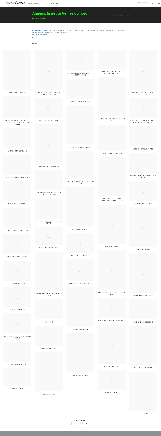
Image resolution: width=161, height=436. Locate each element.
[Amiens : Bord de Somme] (80, 89)
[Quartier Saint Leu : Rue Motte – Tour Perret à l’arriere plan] (112, 176)
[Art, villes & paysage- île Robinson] (112, 308)
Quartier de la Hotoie (17, 364)
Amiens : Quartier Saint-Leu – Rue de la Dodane (80, 74)
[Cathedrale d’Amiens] (17, 70)
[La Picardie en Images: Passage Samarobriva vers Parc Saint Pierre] (17, 107)
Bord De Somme (17, 389)
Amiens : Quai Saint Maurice (17, 257)
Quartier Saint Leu (111, 366)
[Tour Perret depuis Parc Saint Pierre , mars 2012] (49, 180)
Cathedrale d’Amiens (17, 92)
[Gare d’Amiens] (49, 309)
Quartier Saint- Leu (80, 375)
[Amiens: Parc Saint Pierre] (49, 236)
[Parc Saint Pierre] (112, 224)
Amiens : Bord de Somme (80, 101)
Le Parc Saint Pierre (17, 310)
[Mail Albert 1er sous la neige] (80, 270)
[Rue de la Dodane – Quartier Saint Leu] (80, 165)
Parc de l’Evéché (49, 394)
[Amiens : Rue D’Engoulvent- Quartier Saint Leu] (143, 70)
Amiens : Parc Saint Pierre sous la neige (111, 293)
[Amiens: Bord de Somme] (143, 191)
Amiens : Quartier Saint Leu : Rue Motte (143, 176)
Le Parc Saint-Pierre (80, 329)
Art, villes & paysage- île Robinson (111, 321)
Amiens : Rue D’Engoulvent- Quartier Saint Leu (143, 93)
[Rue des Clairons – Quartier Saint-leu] (112, 96)
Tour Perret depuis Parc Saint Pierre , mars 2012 (49, 194)
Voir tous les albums (39, 34)
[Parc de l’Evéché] (49, 372)
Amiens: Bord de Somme (143, 204)
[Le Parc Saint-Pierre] (80, 307)
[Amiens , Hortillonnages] (112, 137)
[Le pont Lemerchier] (17, 271)
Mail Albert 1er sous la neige (80, 284)
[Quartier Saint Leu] (112, 344)
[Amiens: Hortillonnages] (80, 125)
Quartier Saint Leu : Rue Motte (17, 177)
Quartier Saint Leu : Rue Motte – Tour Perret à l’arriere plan (112, 200)
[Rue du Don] (143, 391)
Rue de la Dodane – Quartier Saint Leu (80, 182)
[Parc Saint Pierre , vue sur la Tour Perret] (49, 209)
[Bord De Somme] (17, 377)
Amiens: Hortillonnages (80, 147)
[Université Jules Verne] (143, 345)
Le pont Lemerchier (17, 283)
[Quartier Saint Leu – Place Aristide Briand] (17, 323)
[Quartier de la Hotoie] (17, 352)
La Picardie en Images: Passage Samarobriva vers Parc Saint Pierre (17, 122)
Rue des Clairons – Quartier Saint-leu (111, 120)
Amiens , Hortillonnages (112, 153)
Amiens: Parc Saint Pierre (49, 248)
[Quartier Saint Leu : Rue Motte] (17, 165)
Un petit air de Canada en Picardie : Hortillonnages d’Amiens (143, 121)
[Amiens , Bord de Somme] (143, 309)
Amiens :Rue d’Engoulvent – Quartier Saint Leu (49, 93)
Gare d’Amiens (48, 322)
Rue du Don (143, 413)
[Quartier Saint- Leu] (80, 353)
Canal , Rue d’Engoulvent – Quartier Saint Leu (112, 72)
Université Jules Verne (143, 368)
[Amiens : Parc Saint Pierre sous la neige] (112, 270)
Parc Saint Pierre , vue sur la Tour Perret (49, 222)
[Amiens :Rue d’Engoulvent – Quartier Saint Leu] (49, 70)
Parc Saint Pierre (112, 246)
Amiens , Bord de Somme (143, 322)
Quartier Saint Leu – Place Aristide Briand (17, 337)
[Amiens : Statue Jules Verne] (143, 273)
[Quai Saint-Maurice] (112, 380)
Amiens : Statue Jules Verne (143, 296)
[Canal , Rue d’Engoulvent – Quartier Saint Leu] (112, 59)
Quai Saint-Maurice (111, 392)
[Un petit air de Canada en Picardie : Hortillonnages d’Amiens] (143, 108)
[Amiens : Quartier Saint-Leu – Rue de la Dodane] (80, 60)
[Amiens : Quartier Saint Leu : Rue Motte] (143, 163)
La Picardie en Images (40, 30)
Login (152, 3)
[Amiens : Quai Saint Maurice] (17, 244)
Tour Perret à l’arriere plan (17, 230)
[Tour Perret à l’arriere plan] (17, 218)
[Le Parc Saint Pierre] (17, 297)
